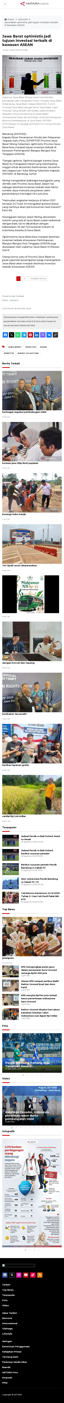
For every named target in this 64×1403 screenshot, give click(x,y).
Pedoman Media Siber (14, 1362)
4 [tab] (36, 1074)
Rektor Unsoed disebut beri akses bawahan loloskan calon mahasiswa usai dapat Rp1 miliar (40, 1012)
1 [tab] (23, 1074)
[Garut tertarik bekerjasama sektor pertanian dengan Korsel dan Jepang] (32, 641)
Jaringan (7, 1341)
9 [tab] (47, 1127)
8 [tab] (43, 1127)
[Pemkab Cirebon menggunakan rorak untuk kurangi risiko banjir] (32, 492)
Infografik (8, 1131)
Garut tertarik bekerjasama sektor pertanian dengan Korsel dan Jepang (29, 661)
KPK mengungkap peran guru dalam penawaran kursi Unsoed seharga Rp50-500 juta (39, 970)
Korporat (7, 1377)
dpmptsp (9, 353)
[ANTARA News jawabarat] (35, 4)
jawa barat (15, 347)
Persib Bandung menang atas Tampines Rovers (27, 1064)
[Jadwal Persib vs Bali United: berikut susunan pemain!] (10, 854)
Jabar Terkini (9, 1313)
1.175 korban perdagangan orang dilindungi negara (29, 1239)
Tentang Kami (10, 1357)
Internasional (9, 1323)
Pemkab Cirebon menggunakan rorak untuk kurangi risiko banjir (28, 513)
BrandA (6, 1367)
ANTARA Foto (10, 1372)
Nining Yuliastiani (28, 353)
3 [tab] (32, 1074)
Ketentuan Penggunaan (16, 1346)
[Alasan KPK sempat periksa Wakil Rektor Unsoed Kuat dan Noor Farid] (10, 985)
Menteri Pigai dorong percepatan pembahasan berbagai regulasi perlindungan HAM (30, 410)
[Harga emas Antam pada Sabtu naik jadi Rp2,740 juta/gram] (32, 936)
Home (11, 19)
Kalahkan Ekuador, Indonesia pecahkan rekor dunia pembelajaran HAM (27, 1115)
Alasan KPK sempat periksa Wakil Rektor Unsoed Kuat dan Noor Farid (40, 984)
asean (43, 347)
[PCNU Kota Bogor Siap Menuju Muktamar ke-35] (30, 594)
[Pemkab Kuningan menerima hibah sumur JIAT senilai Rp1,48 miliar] (32, 794)
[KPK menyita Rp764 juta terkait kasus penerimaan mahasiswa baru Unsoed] (10, 999)
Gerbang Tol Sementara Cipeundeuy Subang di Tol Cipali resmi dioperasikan (30, 564)
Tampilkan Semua (38, 278)
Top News (8, 909)
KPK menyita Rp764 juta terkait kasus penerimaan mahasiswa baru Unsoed (39, 998)
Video (6, 1078)
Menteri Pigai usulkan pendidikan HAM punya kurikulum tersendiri (29, 712)
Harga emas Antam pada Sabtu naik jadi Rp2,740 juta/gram (31, 956)
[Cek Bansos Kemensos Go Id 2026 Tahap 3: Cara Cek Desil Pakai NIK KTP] (10, 897)
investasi (30, 347)
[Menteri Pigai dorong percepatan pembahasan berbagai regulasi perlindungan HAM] (32, 390)
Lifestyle (7, 1333)
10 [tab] (52, 1127)
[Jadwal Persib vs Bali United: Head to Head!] (10, 840)
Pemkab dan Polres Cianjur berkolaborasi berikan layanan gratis (27, 763)
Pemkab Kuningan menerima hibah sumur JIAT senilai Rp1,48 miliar (30, 815)
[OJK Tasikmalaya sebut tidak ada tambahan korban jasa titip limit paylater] (32, 441)
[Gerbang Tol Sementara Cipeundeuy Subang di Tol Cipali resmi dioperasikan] (32, 543)
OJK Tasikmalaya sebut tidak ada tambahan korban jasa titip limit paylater (29, 462)
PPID (5, 1383)
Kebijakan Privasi (11, 1351)
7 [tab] (38, 1127)
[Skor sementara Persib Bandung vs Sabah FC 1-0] (10, 883)
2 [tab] (27, 1074)
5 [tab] (40, 1074)
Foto (5, 1025)
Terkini (6, 1284)
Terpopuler (9, 827)
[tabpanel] (32, 1053)
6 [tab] (34, 1127)
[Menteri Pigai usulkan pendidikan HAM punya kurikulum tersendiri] (32, 692)
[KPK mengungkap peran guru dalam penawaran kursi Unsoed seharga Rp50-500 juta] (10, 971)
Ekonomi (23, 19)
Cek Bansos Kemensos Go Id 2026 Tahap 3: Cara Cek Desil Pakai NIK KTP (40, 896)
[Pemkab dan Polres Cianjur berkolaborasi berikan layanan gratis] (32, 743)
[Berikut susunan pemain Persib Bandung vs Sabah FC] (10, 869)
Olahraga (7, 1328)
